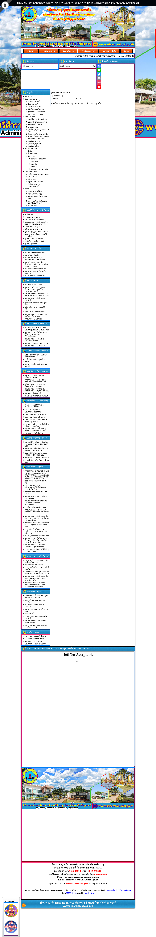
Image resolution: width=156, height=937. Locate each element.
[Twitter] (115, 74)
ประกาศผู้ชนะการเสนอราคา (36, 414)
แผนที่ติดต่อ (32, 205)
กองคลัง (33, 164)
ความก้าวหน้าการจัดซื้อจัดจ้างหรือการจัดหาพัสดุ (37, 425)
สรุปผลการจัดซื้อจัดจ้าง (34, 433)
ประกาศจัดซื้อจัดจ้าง (33, 412)
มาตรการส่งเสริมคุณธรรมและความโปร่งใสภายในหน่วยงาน (37, 573)
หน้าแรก (30, 51)
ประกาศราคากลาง (32, 409)
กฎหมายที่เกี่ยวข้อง (35, 182)
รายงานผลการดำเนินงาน (35, 346)
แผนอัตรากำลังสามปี (33, 393)
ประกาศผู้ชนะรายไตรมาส (35, 417)
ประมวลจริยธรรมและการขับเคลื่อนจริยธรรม (36, 561)
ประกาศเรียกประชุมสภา (34, 639)
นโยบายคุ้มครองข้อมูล (34, 229)
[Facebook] (115, 66)
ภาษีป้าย (28, 362)
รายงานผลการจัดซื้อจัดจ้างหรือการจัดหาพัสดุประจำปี (35, 429)
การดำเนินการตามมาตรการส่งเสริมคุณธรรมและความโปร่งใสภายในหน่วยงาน (36, 585)
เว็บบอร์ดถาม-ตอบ (35, 194)
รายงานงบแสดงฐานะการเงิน (36, 343)
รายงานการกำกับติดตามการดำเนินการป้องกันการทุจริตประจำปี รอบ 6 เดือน (36, 540)
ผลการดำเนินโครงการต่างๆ (36, 219)
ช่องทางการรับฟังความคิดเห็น (37, 458)
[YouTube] (115, 87)
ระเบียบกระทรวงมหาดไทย (38, 174)
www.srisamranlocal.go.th (77, 884)
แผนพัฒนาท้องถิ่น (32, 255)
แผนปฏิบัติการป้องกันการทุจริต (37, 536)
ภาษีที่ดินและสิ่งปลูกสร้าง (35, 359)
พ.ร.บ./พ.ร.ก (32, 177)
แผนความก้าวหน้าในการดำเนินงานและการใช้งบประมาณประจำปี (35, 289)
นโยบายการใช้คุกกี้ (32, 227)
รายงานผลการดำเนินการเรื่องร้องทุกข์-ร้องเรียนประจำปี (37, 223)
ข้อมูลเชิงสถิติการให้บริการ (35, 312)
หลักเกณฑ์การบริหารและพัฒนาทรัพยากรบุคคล (35, 385)
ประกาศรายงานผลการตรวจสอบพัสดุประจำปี (36, 420)
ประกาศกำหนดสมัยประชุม (35, 636)
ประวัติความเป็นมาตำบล (37, 119)
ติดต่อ (126, 51)
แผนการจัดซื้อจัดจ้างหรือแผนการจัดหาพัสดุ (35, 406)
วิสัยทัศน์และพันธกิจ (36, 109)
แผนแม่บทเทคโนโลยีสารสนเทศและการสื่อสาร (35, 259)
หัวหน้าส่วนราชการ (38, 159)
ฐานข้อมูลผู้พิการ (34, 144)
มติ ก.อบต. (32, 179)
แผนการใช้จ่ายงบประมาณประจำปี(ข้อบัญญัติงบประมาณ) (37, 329)
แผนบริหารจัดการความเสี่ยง (36, 269)
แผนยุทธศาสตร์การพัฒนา (35, 253)
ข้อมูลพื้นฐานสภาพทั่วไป (37, 122)
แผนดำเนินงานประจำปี (34, 285)
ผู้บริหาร (31, 151)
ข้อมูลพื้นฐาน (68, 51)
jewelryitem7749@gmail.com (119, 890)
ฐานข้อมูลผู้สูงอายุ (35, 146)
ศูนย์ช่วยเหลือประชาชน (34, 239)
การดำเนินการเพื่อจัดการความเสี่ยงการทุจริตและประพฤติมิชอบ (37, 525)
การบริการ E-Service (33, 319)
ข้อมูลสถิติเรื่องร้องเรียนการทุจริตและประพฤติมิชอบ (36, 454)
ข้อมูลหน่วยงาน (48, 51)
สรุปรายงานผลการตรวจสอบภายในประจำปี (36, 626)
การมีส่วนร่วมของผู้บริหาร (35, 507)
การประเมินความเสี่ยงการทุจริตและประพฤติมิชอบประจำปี (37, 512)
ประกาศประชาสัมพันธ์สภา (35, 644)
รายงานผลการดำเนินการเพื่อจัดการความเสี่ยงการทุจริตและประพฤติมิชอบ (37, 518)
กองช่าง (33, 166)
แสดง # (55, 98)
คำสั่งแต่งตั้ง (29, 614)
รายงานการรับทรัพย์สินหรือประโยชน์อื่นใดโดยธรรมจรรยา (36, 503)
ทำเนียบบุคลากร (88, 51)
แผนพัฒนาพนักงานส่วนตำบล (36, 396)
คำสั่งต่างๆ (29, 214)
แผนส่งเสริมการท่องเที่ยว (35, 276)
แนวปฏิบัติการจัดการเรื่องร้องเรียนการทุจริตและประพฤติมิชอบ (36, 444)
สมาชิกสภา (32, 154)
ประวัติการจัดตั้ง (34, 102)
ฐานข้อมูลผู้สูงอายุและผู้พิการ (36, 232)
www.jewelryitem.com (54, 890)
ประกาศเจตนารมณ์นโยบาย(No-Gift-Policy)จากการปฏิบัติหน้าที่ (36, 487)
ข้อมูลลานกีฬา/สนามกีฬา (38, 134)
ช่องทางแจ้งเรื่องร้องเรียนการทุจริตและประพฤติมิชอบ (36, 449)
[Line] (115, 70)
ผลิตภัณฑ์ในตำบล (35, 124)
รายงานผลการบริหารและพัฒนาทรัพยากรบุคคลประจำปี (37, 390)
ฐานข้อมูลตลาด (34, 141)
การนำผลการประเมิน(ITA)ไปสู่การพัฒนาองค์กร (37, 550)
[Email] (115, 78)
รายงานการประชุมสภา (34, 641)
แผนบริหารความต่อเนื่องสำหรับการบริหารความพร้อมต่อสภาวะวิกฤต (36, 264)
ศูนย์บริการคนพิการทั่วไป (35, 241)
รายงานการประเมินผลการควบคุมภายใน (35, 622)
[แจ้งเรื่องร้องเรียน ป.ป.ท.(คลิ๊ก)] (11, 934)
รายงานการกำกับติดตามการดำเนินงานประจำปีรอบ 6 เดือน (37, 295)
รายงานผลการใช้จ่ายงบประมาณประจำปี (34, 340)
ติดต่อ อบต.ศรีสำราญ (36, 191)
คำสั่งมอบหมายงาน (32, 217)
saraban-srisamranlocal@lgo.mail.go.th (82, 877)
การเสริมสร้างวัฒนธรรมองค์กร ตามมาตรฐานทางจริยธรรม (37, 531)
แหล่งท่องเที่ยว (33, 127)
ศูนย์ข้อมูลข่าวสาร (32, 244)
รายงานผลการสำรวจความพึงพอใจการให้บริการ (36, 315)
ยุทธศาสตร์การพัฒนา (36, 112)
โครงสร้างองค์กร (34, 107)
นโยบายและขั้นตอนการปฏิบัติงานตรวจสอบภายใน (37, 597)
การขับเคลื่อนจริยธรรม (34, 565)
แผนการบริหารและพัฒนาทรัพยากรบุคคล (35, 376)
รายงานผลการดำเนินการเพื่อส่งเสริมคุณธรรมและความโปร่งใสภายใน (36, 578)
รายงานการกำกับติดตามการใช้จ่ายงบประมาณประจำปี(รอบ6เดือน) (36, 334)
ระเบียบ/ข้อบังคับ (109, 51)
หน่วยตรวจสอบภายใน (39, 169)
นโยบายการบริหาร (35, 114)
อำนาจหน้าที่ (33, 104)
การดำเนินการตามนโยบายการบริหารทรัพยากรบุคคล (35, 381)
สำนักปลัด (34, 161)
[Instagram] (115, 82)
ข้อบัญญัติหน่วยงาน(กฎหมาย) (34, 185)
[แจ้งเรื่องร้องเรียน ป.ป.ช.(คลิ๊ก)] (11, 918)
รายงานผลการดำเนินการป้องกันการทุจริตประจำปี (35, 546)
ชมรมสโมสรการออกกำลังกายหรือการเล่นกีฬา (38, 137)
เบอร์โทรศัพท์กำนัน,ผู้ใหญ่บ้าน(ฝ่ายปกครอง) (38, 202)
